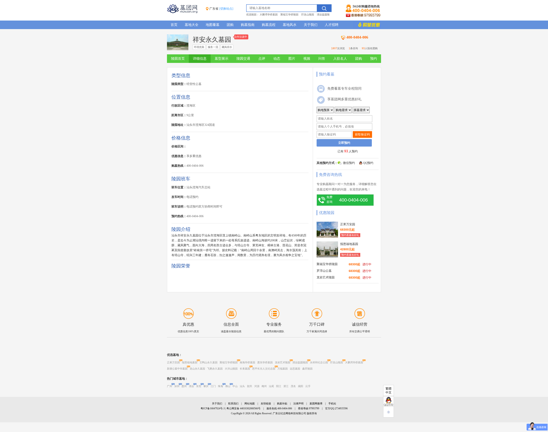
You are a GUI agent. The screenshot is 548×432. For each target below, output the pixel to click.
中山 (235, 386)
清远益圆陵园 (300, 362)
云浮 (307, 386)
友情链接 (266, 403)
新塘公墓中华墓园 (177, 368)
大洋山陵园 (231, 368)
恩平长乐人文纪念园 (263, 368)
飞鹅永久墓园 (215, 368)
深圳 (176, 386)
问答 (321, 58)
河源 (256, 386)
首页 (174, 25)
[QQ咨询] (388, 401)
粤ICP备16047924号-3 (213, 408)
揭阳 (300, 386)
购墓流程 (268, 25)
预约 (373, 58)
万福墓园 (282, 368)
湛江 (286, 386)
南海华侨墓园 (247, 362)
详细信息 (200, 58)
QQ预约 (368, 163)
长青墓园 (245, 368)
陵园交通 (243, 58)
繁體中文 (389, 390)
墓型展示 (221, 58)
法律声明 (298, 403)
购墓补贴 (282, 403)
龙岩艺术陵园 (282, 362)
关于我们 (310, 25)
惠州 (184, 386)
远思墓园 (295, 368)
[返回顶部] (388, 412)
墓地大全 (191, 25)
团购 (230, 25)
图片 (291, 58)
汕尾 (271, 386)
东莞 (198, 386)
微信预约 (349, 163)
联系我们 (233, 403)
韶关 (249, 386)
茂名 (293, 386)
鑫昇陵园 (307, 368)
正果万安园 (173, 362)
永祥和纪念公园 (319, 362)
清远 (191, 386)
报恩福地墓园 (189, 362)
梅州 (264, 386)
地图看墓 (212, 25)
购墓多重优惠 (367, 25)
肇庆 (205, 386)
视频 (306, 58)
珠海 (220, 386)
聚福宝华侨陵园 (289, 14)
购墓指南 (248, 25)
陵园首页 (178, 58)
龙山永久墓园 (197, 368)
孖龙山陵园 (307, 14)
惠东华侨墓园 (265, 362)
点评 (261, 58)
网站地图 (249, 403)
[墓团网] (184, 12)
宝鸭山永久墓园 (208, 362)
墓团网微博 (316, 403)
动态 (276, 58)
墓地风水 (289, 25)
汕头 (242, 386)
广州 (169, 386)
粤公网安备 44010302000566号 (243, 408)
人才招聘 (331, 25)
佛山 (227, 386)
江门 (213, 386)
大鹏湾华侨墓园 (269, 14)
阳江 (278, 386)
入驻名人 (340, 58)
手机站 (332, 403)
